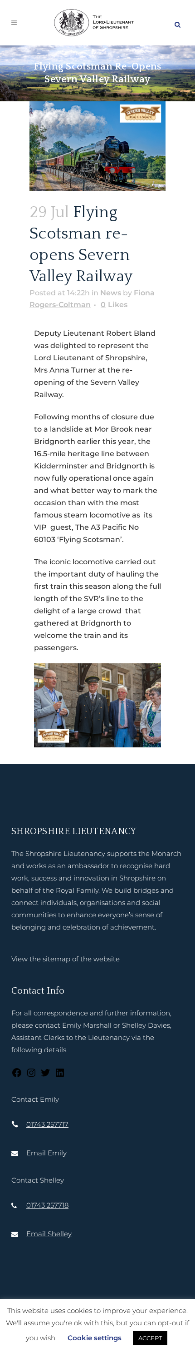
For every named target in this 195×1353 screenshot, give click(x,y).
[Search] (177, 23)
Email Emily (46, 1153)
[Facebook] (16, 1075)
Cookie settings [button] (95, 1337)
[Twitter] (45, 1075)
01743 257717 (47, 1124)
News (110, 293)
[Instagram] (31, 1075)
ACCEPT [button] (150, 1338)
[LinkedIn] (59, 1075)
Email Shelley (49, 1233)
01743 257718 (47, 1205)
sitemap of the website (81, 959)
